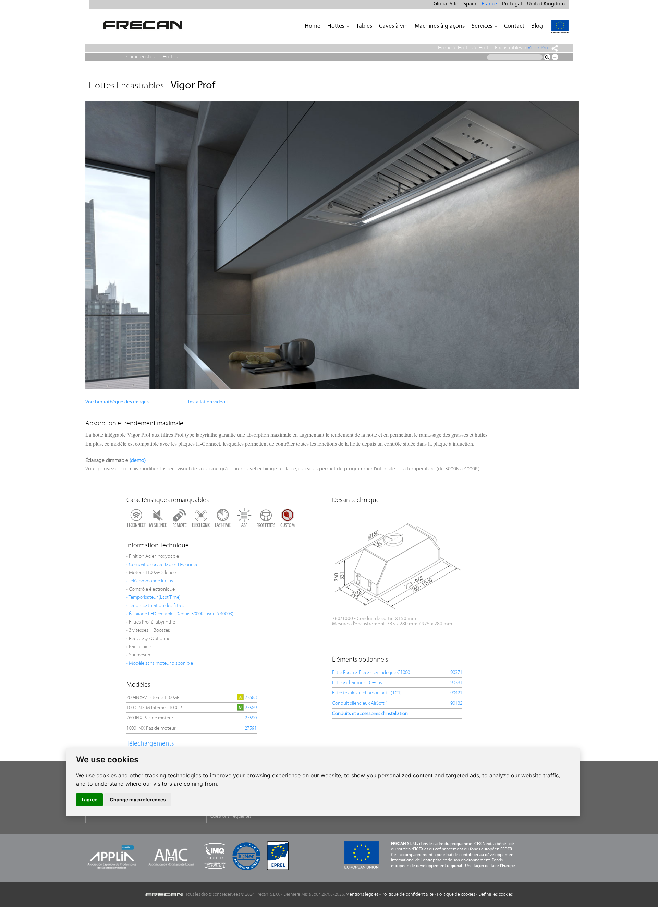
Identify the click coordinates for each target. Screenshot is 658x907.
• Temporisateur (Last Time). (154, 597)
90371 (456, 672)
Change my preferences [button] (138, 799)
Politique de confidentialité (408, 894)
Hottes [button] (336, 26)
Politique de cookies (456, 894)
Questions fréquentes (230, 816)
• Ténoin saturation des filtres (155, 605)
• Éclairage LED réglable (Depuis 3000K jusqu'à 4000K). (180, 614)
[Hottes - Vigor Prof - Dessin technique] (397, 563)
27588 (251, 697)
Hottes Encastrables (500, 48)
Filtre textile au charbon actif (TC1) (367, 693)
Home (312, 26)
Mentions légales (362, 894)
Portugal (512, 4)
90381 (456, 683)
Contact (514, 26)
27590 (251, 718)
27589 (251, 708)
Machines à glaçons (440, 26)
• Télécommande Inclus (149, 581)
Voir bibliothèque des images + (119, 402)
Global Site (446, 4)
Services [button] (483, 26)
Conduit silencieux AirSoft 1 (360, 703)
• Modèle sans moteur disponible (159, 663)
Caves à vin (393, 26)
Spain (469, 4)
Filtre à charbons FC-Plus (357, 683)
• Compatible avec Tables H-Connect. (163, 564)
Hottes (465, 48)
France (489, 4)
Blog (537, 26)
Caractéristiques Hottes (152, 57)
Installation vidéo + (208, 402)
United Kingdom (546, 4)
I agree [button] (89, 799)
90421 (456, 693)
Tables (364, 26)
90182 (456, 703)
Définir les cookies (495, 894)
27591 (251, 728)
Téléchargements (150, 743)
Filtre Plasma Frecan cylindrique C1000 (371, 672)
